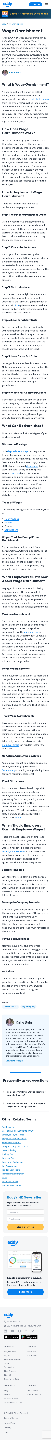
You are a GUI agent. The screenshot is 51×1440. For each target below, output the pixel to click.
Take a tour (35, 4)
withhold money (40, 99)
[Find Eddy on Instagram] (26, 1331)
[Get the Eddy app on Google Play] (29, 1337)
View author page (14, 1060)
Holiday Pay (7, 1154)
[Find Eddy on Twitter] (32, 1331)
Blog (6, 1390)
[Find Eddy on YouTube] (12, 1331)
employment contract (13, 851)
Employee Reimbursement (14, 1138)
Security (7, 1427)
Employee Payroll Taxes (13, 1134)
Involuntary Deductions (12, 1162)
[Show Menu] (46, 4)
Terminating (8, 770)
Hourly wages (11, 519)
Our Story (31, 1351)
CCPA (6, 1432)
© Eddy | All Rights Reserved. (16, 1413)
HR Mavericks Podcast (13, 1402)
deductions (32, 466)
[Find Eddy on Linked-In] (5, 1331)
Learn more (25, 1292)
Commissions (11, 530)
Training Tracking (11, 1379)
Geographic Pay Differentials (15, 1146)
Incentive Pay (8, 1158)
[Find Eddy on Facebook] (19, 1331)
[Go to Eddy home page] (25, 1315)
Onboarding (9, 1367)
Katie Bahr (15, 72)
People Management (13, 1359)
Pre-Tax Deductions (11, 1169)
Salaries (8, 522)
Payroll (7, 1355)
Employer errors (10, 745)
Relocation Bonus (10, 1181)
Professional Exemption (13, 1173)
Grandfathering (9, 1150)
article (18, 817)
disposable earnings (17, 451)
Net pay (15, 473)
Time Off (7, 1375)
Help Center (32, 1390)
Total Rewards (10, 1006)
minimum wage (32, 632)
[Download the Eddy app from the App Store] (11, 1337)
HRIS (16, 305)
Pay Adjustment (9, 1166)
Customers (32, 1355)
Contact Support (34, 1394)
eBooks (7, 1394)
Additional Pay (8, 1127)
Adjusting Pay (28, 1006)
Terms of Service (11, 1418)
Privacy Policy (10, 1423)
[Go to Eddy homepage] (7, 4)
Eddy (4, 24)
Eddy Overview (10, 1351)
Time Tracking (10, 1371)
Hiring (6, 1363)
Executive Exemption (11, 1142)
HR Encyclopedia (16, 24)
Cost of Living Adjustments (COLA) (18, 1130)
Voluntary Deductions (12, 1185)
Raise (4, 1177)
